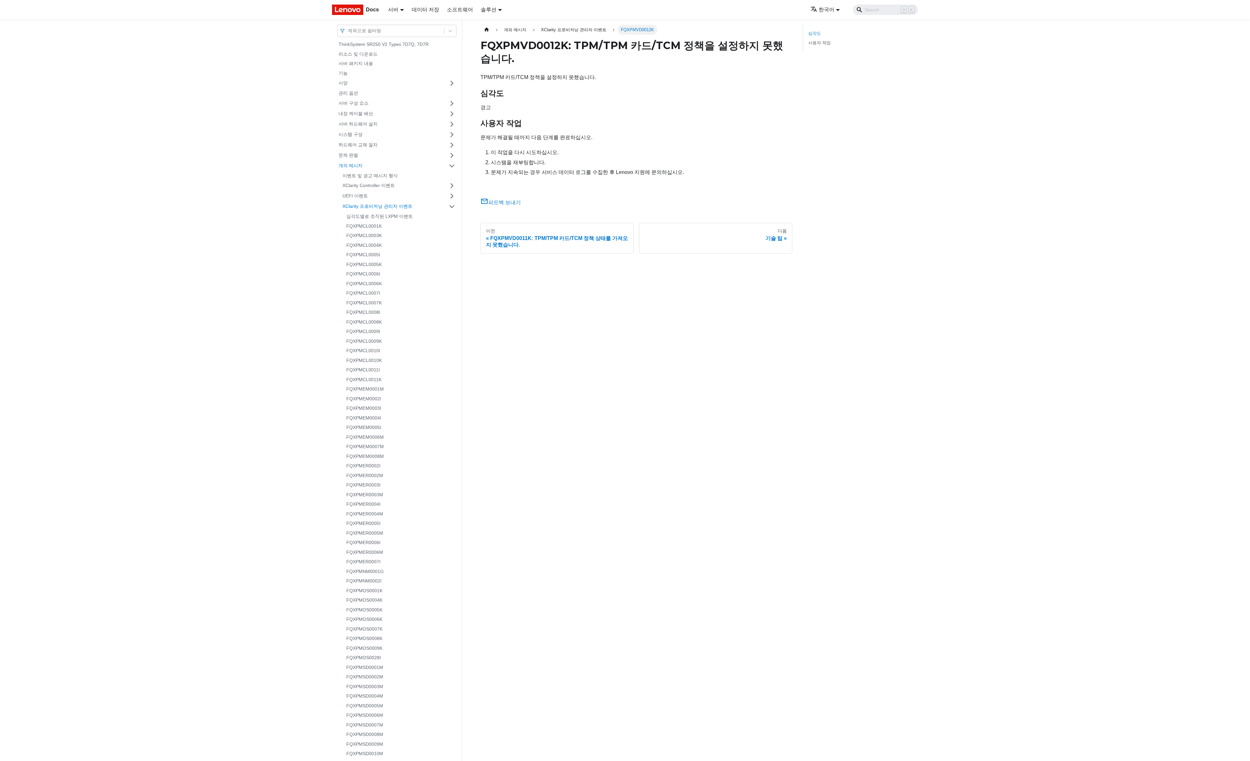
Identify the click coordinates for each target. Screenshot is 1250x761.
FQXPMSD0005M (364, 705)
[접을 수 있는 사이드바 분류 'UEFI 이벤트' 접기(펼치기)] (452, 196)
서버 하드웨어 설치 (358, 124)
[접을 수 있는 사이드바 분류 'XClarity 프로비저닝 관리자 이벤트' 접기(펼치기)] (452, 206)
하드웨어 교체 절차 (358, 144)
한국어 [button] (826, 9)
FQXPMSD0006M (364, 715)
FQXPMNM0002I (364, 580)
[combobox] (348, 30)
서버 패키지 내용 (356, 63)
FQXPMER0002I (363, 465)
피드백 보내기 (504, 202)
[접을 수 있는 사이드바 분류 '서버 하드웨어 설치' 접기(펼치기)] (452, 124)
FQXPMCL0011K (364, 379)
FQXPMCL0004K (364, 245)
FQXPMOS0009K (364, 648)
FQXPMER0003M (364, 494)
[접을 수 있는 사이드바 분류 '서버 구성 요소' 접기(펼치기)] (452, 103)
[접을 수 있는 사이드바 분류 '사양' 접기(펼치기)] (452, 83)
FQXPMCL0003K (364, 235)
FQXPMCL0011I (363, 369)
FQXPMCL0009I (363, 331)
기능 (343, 73)
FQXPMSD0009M (364, 744)
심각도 (814, 33)
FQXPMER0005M (364, 533)
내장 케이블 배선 (356, 113)
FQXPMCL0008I (363, 312)
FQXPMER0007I (363, 561)
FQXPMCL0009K (364, 341)
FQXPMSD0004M (364, 696)
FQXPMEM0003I (363, 408)
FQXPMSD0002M (364, 676)
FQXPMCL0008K (364, 322)
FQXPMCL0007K (364, 302)
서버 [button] (393, 9)
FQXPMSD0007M (364, 725)
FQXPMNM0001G (365, 571)
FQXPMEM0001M (365, 389)
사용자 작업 (819, 42)
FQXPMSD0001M (364, 667)
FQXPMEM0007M (365, 446)
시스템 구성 (351, 134)
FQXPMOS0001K (364, 590)
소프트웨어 (460, 9)
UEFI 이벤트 (355, 195)
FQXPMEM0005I (363, 427)
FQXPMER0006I (363, 542)
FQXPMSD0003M (364, 686)
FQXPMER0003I (363, 484)
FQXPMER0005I (363, 523)
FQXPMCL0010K (364, 360)
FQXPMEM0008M (365, 456)
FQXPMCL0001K (364, 226)
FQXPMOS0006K (364, 619)
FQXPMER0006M (364, 552)
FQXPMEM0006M (365, 437)
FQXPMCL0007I (363, 293)
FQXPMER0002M (364, 475)
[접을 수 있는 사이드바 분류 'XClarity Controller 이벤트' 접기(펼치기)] (452, 185)
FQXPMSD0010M (364, 753)
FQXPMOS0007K (364, 629)
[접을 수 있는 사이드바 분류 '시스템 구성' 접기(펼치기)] (452, 134)
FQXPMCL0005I (363, 254)
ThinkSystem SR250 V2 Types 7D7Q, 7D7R (384, 44)
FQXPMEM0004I (363, 418)
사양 (343, 83)
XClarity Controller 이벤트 (368, 185)
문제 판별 (348, 155)
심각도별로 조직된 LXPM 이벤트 (379, 216)
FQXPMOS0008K (364, 638)
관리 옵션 (348, 93)
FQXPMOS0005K (364, 609)
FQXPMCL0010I (363, 350)
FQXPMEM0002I (363, 398)
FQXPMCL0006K (364, 283)
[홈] (486, 30)
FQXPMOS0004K (364, 600)
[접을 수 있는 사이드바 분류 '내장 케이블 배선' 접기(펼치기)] (452, 114)
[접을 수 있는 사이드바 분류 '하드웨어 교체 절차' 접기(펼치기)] (452, 145)
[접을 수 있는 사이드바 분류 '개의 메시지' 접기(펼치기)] (452, 166)
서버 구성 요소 (353, 103)
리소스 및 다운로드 (358, 54)
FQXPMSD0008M (364, 734)
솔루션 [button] (488, 9)
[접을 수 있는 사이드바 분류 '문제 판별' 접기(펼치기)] (452, 155)
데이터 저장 (425, 9)
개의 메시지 (351, 165)
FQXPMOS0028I (363, 657)
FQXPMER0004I (363, 504)
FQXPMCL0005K (364, 264)
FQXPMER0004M (364, 513)
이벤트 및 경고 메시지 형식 (370, 175)
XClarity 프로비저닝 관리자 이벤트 (377, 206)
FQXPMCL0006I (363, 273)
